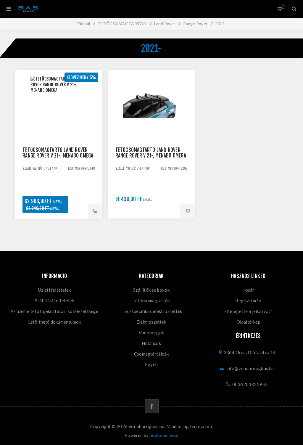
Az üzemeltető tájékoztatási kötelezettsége (54, 311)
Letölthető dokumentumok (54, 321)
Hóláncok (151, 343)
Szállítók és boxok (151, 290)
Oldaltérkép (248, 321)
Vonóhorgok (151, 332)
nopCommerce (164, 435)
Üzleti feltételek (54, 290)
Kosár (283, 6)
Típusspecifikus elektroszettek (151, 311)
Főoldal (83, 23)
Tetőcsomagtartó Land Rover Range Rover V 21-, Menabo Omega (57, 152)
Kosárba (95, 211)
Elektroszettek (151, 321)
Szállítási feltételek (54, 300)
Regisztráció (248, 300)
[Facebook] (152, 406)
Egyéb (151, 364)
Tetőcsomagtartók (151, 300)
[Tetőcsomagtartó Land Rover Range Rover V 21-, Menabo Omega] (58, 114)
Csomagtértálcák (151, 353)
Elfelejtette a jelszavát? (248, 311)
